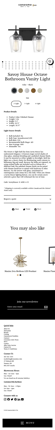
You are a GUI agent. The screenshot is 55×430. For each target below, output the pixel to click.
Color (27, 85)
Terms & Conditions (10, 349)
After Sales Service (10, 345)
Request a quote (10, 199)
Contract (6, 338)
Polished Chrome (27, 90)
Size (27, 98)
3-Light (27, 104)
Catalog (6, 334)
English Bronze (33, 90)
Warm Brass (20, 90)
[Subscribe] (45, 307)
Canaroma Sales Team (11, 340)
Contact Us (7, 347)
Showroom (7, 331)
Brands (6, 333)
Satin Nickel (39, 90)
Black (14, 90)
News (5, 342)
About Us (7, 329)
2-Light (16, 104)
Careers (6, 344)
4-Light (37, 104)
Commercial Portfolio (11, 336)
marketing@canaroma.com (13, 359)
